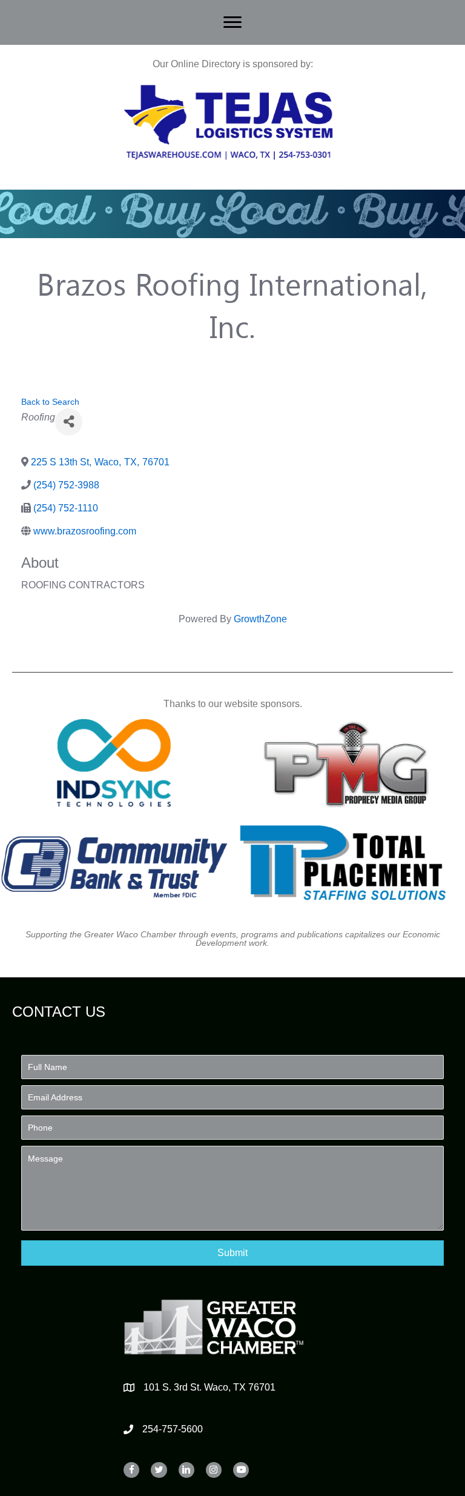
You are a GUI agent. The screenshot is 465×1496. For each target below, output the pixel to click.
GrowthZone (260, 619)
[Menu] (232, 22)
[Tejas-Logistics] (228, 122)
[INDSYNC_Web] (114, 762)
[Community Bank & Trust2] (114, 862)
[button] (232, 1252)
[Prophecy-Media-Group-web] (351, 762)
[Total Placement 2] (351, 862)
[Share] (68, 422)
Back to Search (50, 402)
